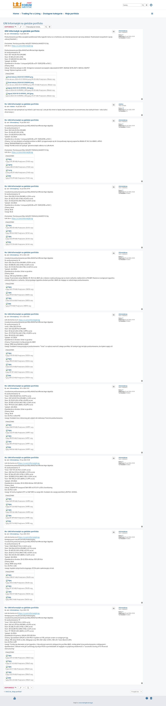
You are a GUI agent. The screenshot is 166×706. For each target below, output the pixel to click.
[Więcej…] (152, 13)
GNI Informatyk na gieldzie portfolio (23, 23)
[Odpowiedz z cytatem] (113, 31)
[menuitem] (151, 5)
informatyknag (123, 31)
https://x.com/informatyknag (22, 46)
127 (123, 108)
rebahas (121, 104)
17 (122, 35)
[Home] (22, 4)
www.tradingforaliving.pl (86, 702)
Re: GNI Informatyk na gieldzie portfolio (22, 104)
